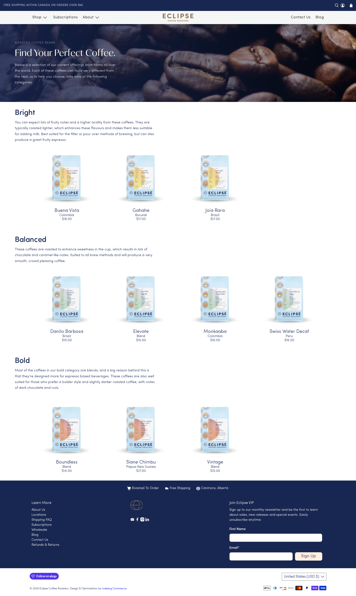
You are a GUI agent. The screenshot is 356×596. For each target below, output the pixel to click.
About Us (38, 510)
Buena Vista (67, 210)
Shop (37, 17)
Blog (320, 17)
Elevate (141, 331)
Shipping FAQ (42, 520)
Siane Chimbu (141, 462)
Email (234, 548)
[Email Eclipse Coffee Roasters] (132, 520)
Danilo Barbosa (66, 331)
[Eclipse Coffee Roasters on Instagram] (142, 520)
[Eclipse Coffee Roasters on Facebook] (137, 520)
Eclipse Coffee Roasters (53, 588)
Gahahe (141, 210)
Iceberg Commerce (114, 588)
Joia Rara (215, 210)
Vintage (215, 462)
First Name (237, 529)
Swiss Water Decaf (289, 331)
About (88, 17)
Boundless (67, 462)
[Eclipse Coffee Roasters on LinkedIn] (147, 520)
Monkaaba (215, 331)
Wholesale (39, 530)
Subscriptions (65, 17)
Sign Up (308, 556)
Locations (39, 515)
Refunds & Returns (45, 545)
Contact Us (301, 17)
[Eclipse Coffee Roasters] (178, 18)
